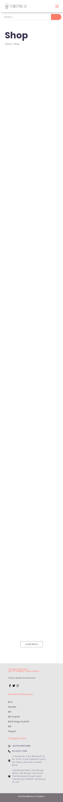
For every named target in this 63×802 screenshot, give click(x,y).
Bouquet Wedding (12, 603)
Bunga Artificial (11, 404)
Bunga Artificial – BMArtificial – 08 (27, 547)
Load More (31, 644)
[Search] (56, 17)
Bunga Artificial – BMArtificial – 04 (27, 467)
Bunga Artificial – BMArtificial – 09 (27, 567)
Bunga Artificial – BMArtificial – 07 (27, 527)
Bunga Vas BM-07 (15, 367)
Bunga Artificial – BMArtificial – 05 (27, 487)
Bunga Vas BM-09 (15, 387)
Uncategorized (10, 271)
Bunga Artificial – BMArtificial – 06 (27, 507)
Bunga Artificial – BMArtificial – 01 (26, 407)
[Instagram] (18, 686)
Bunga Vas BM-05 (15, 274)
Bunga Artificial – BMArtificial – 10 (26, 587)
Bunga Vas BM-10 (40, 387)
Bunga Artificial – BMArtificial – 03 (27, 447)
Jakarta (6, 125)
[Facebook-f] (10, 686)
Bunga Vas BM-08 (40, 367)
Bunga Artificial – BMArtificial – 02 (27, 427)
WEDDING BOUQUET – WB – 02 (23, 626)
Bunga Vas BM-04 (16, 202)
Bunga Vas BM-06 (15, 347)
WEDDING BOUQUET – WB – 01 (23, 607)
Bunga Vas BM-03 (15, 129)
